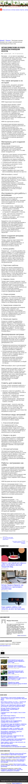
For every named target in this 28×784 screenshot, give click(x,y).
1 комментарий (7, 53)
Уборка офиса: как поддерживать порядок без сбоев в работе (11, 721)
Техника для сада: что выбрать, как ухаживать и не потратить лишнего (12, 728)
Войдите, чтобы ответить (22, 635)
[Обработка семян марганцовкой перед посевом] (4, 684)
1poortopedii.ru (17, 783)
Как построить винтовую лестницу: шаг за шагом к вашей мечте (8, 538)
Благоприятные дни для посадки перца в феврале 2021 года (16, 661)
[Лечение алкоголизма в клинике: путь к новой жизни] (4, 667)
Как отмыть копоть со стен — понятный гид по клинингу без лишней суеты (13, 702)
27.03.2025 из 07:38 (21, 622)
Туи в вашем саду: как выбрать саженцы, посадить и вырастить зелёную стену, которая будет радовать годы (14, 725)
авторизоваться (5, 645)
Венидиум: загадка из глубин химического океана (14, 757)
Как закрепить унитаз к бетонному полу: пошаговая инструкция (13, 761)
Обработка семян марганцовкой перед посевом (17, 683)
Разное (8, 40)
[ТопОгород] (14, 3)
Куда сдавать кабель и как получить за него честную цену (13, 608)
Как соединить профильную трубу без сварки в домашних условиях (12, 770)
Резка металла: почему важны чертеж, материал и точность (13, 718)
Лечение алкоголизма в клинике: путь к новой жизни (17, 666)
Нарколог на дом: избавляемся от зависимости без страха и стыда (17, 678)
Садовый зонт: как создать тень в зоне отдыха (13, 713)
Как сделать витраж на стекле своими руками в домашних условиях (19, 542)
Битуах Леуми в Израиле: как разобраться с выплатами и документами (12, 587)
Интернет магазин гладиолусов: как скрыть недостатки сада (12, 736)
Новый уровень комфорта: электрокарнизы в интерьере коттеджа (13, 745)
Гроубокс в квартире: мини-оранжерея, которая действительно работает (13, 739)
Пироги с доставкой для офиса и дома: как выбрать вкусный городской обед (13, 565)
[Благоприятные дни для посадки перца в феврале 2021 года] (4, 661)
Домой (2, 40)
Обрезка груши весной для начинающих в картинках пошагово (13, 754)
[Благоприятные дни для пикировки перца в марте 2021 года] (4, 672)
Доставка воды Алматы (8, 715)
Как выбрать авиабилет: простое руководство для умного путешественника (11, 733)
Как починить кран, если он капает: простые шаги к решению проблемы (14, 765)
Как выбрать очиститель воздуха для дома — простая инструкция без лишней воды (14, 699)
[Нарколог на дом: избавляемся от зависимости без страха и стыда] (4, 678)
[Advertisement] (14, 25)
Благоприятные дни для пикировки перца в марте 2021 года (16, 672)
